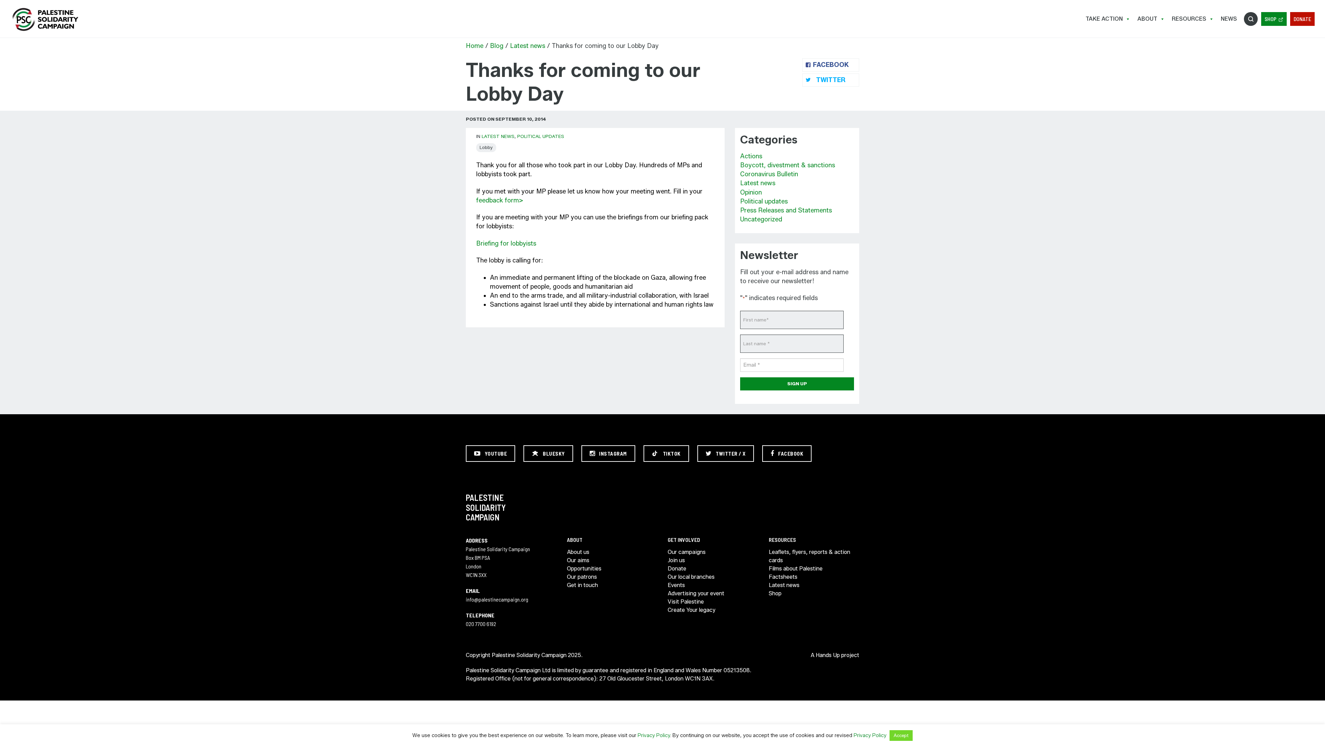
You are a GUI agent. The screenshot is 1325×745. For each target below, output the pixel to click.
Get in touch (582, 585)
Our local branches (691, 577)
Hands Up (828, 655)
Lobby (486, 147)
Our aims (578, 560)
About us (578, 552)
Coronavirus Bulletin (769, 174)
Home (474, 46)
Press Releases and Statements (786, 210)
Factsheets (783, 577)
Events (676, 585)
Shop (1270, 19)
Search (1251, 19)
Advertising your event (696, 593)
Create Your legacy (691, 610)
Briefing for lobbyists (506, 243)
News (1229, 19)
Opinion (751, 192)
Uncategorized (761, 219)
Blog (496, 46)
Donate (1302, 19)
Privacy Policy (654, 735)
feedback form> (500, 200)
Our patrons (582, 577)
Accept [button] (901, 735)
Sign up (797, 383)
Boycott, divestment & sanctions (787, 165)
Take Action (1104, 19)
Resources (1189, 19)
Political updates (540, 136)
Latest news (527, 46)
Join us (676, 560)
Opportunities (584, 568)
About (1147, 19)
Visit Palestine (686, 601)
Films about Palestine (796, 568)
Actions (751, 156)
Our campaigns (687, 552)
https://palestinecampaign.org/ (44, 19)
